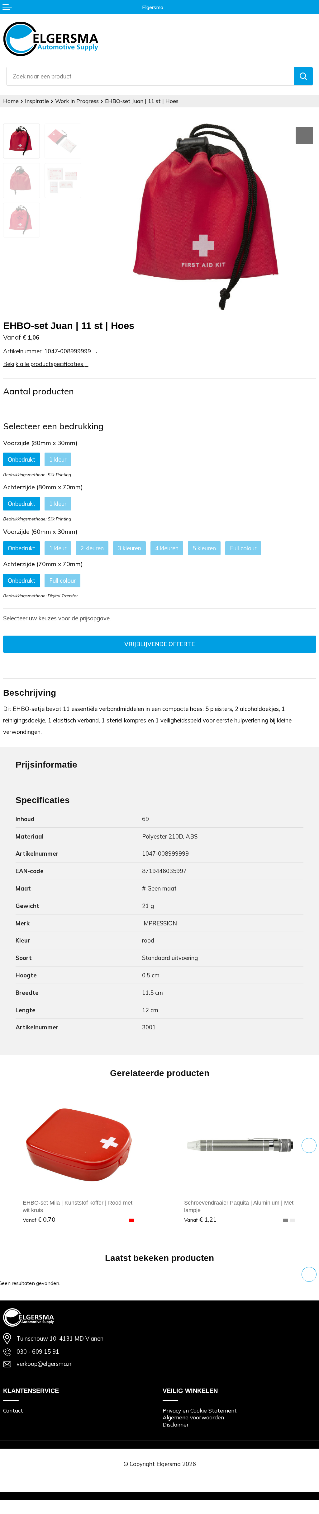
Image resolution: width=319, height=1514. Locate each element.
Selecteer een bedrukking (53, 426)
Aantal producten (38, 391)
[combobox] (150, 76)
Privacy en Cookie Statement (200, 1410)
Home (11, 101)
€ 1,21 (200, 1219)
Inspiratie (37, 101)
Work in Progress (77, 101)
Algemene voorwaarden (193, 1417)
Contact (13, 1410)
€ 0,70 (39, 1219)
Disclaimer (176, 1424)
